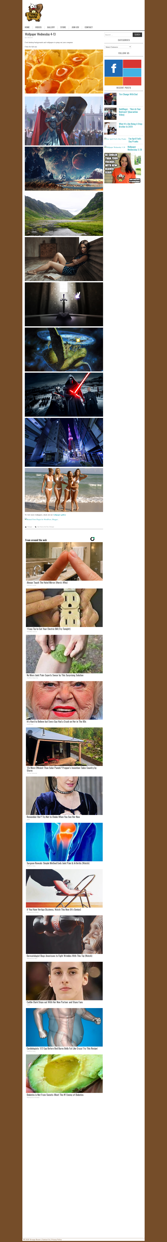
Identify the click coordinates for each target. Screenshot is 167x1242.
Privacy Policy (57, 1239)
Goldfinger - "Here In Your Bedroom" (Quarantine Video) (130, 111)
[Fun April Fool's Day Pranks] (115, 138)
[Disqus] (64, 1134)
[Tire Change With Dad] (110, 99)
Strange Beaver (35, 1239)
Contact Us (46, 1239)
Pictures (42, 527)
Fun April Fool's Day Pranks (135, 140)
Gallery (51, 27)
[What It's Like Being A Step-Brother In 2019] (110, 128)
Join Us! (75, 27)
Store (63, 27)
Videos (38, 27)
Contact (89, 27)
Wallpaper (29, 527)
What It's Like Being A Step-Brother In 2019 (131, 125)
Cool (38, 527)
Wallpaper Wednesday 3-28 (135, 148)
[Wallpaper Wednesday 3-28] (114, 147)
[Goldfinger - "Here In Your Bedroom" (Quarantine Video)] (110, 114)
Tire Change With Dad (128, 94)
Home (27, 27)
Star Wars (46, 527)
